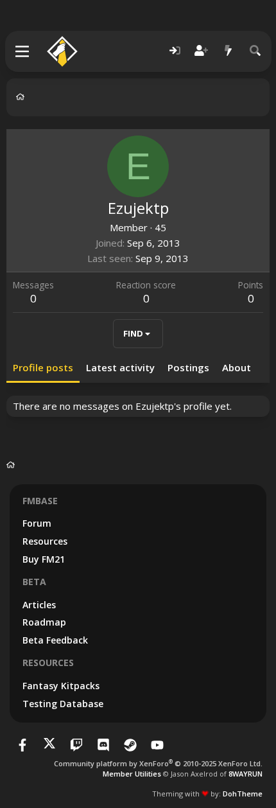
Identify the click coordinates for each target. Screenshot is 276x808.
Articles (39, 605)
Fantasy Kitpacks (60, 686)
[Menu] (23, 51)
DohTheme (243, 793)
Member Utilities (132, 773)
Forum (36, 523)
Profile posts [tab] (43, 367)
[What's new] (228, 51)
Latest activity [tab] (120, 367)
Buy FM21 (43, 559)
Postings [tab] (188, 367)
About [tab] (236, 367)
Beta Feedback (55, 640)
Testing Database (62, 704)
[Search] (255, 51)
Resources (44, 541)
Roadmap (44, 622)
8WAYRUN (246, 773)
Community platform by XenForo (158, 763)
